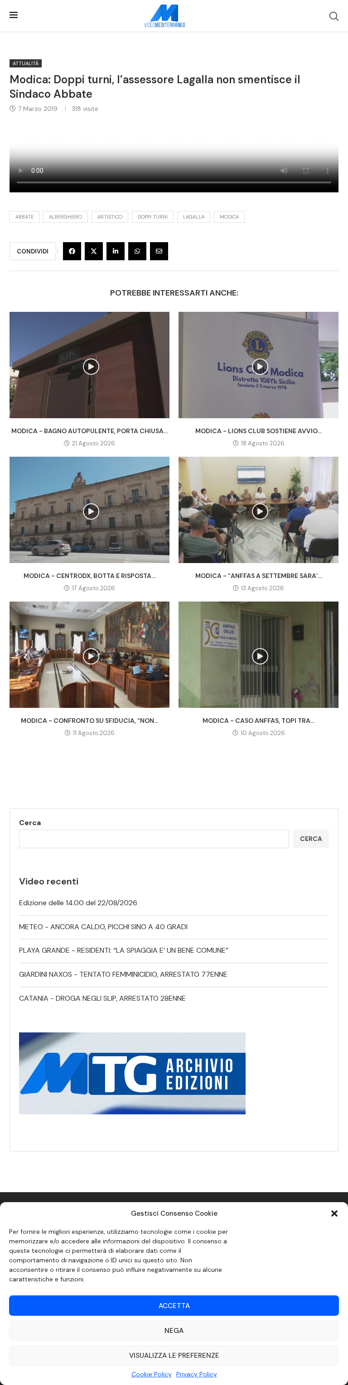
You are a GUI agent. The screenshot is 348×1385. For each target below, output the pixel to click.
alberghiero (65, 217)
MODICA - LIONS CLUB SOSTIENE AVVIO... (258, 431)
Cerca (30, 822)
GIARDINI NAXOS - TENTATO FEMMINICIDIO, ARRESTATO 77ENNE (123, 974)
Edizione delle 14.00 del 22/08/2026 (78, 902)
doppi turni (153, 217)
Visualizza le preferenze (174, 1355)
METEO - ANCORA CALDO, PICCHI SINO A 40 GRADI (103, 926)
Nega (174, 1330)
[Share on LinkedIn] (115, 251)
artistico (109, 217)
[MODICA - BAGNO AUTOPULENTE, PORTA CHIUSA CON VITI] (89, 365)
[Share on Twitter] (94, 251)
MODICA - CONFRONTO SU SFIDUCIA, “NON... (89, 720)
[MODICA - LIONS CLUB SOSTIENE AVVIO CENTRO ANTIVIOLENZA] (258, 365)
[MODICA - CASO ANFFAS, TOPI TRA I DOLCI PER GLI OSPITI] (258, 655)
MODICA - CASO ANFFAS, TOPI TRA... (258, 720)
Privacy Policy (196, 1374)
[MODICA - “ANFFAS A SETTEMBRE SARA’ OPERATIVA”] (258, 510)
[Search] (333, 16)
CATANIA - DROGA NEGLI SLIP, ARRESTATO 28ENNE (102, 998)
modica (229, 217)
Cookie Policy (151, 1374)
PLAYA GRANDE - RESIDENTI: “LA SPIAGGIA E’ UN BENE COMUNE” (123, 950)
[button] (334, 1213)
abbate (24, 217)
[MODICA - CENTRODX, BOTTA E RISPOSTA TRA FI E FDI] (89, 510)
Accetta (174, 1305)
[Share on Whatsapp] (137, 251)
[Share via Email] (159, 251)
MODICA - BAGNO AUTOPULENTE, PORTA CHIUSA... (89, 431)
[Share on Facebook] (72, 251)
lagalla (193, 217)
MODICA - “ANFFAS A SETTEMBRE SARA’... (258, 576)
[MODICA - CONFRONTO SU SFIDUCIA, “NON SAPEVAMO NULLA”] (89, 655)
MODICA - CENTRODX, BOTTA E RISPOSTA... (89, 576)
